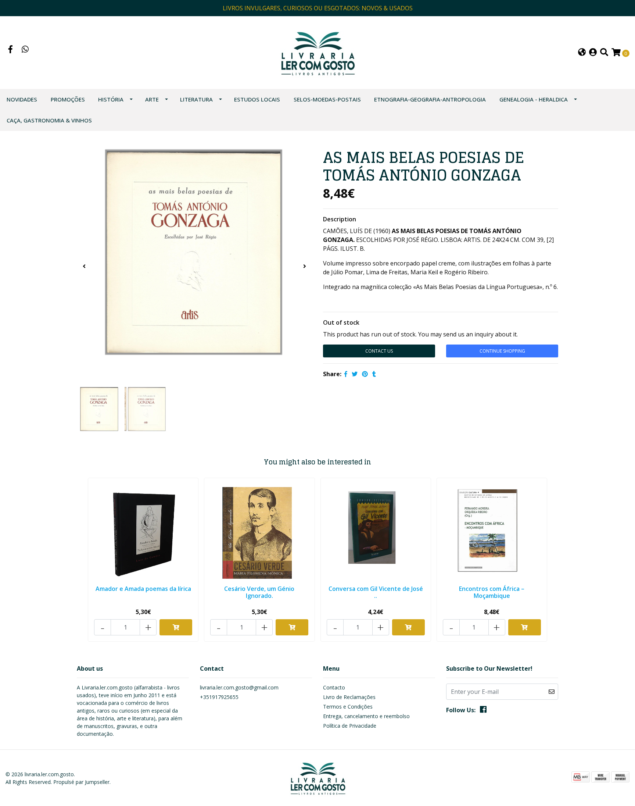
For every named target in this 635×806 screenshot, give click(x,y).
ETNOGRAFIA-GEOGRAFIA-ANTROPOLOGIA (430, 99)
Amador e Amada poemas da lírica (143, 589)
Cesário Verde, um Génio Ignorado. (259, 592)
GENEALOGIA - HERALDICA (533, 99)
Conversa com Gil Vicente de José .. (376, 592)
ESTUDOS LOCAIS (257, 99)
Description (339, 219)
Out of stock (341, 322)
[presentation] (84, 266)
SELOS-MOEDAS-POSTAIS (327, 99)
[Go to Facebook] (11, 50)
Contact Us (379, 351)
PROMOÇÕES (68, 99)
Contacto (334, 687)
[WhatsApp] (25, 50)
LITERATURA (196, 99)
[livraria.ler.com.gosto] (317, 52)
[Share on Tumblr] (374, 374)
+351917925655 (219, 696)
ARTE (152, 99)
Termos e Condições (348, 706)
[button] (582, 52)
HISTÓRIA (110, 99)
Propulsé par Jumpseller (81, 781)
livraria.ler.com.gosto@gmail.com (239, 687)
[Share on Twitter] (355, 374)
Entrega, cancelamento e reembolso (366, 716)
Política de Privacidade (349, 725)
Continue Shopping (502, 351)
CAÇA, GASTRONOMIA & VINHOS (49, 120)
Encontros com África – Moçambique (491, 592)
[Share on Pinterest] (365, 374)
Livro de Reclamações (349, 696)
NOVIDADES (22, 99)
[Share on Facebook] (345, 374)
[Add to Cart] (175, 627)
